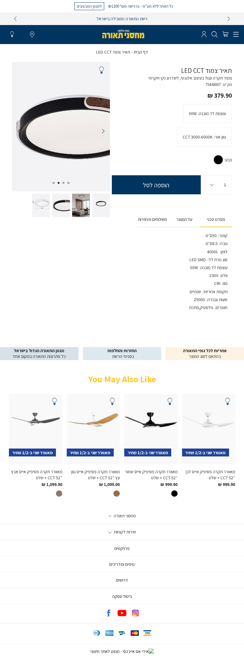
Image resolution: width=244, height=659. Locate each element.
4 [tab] (53, 183)
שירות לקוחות (124, 532)
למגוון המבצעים (89, 6)
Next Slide (18, 131)
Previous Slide (103, 131)
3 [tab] (58, 183)
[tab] (216, 219)
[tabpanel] (61, 126)
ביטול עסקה (122, 596)
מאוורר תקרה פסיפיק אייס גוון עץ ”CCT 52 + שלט (95, 474)
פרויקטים (122, 548)
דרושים (122, 580)
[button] (225, 34)
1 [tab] (69, 183)
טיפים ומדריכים (122, 564)
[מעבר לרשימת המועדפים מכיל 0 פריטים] (12, 34)
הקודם (15, 18)
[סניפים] (32, 35)
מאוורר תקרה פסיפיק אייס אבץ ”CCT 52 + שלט (36, 474)
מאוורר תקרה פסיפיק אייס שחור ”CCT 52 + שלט (151, 474)
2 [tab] (63, 183)
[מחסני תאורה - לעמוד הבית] (123, 33)
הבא (228, 18)
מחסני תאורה (124, 516)
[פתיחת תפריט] (236, 34)
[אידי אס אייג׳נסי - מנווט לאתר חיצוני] (122, 651)
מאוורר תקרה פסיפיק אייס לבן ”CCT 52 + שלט (210, 474)
